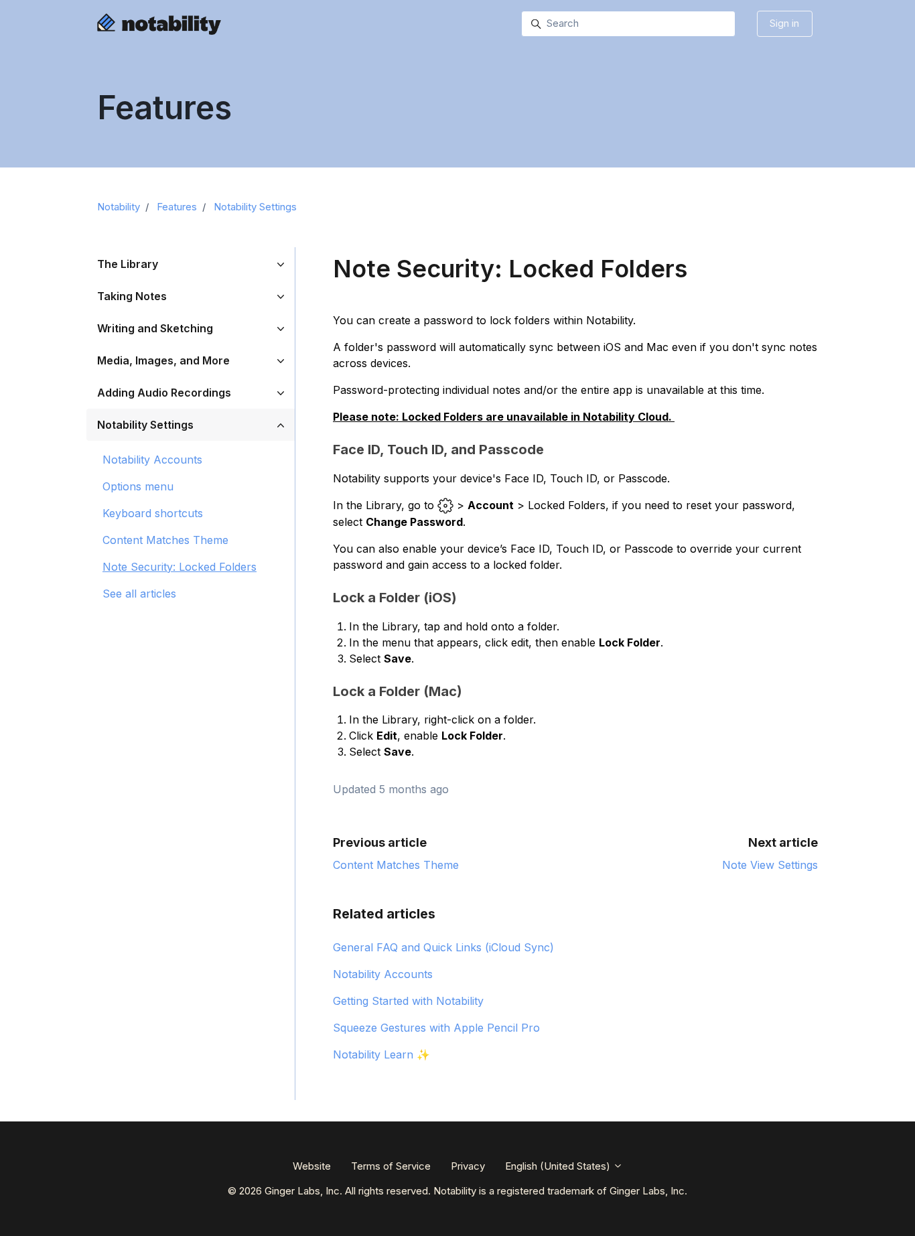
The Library (127, 264)
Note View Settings (770, 865)
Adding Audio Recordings (164, 392)
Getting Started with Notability (408, 1001)
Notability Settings (255, 206)
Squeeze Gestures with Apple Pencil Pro (436, 1027)
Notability (118, 206)
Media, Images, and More (163, 360)
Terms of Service (391, 1166)
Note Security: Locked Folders (179, 566)
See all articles (139, 593)
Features (177, 206)
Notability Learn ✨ (381, 1054)
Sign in (784, 23)
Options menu (137, 486)
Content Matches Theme (396, 865)
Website (312, 1166)
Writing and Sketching (155, 328)
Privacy (468, 1166)
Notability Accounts (383, 974)
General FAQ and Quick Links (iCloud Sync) (443, 947)
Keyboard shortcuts (152, 513)
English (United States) (559, 1166)
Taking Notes (132, 296)
